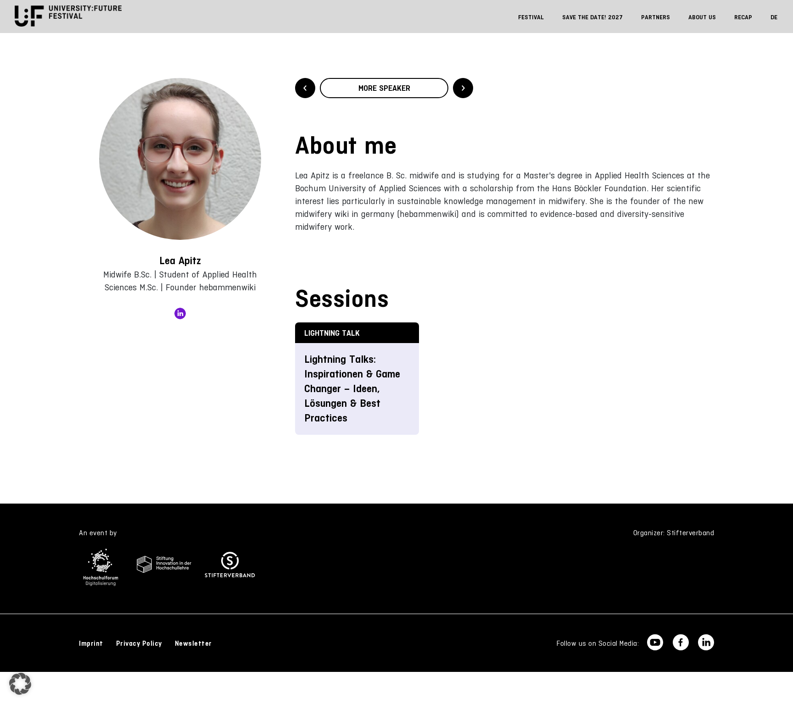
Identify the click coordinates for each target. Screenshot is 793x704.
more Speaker (384, 88)
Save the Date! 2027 (592, 17)
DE (774, 17)
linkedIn (180, 313)
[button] (20, 684)
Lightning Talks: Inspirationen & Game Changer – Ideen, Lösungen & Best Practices (352, 388)
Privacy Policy (139, 643)
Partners (655, 17)
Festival (531, 17)
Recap (743, 17)
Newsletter (193, 643)
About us (702, 17)
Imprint (91, 643)
